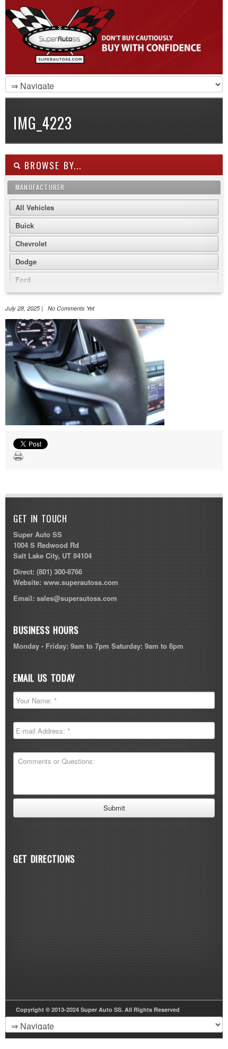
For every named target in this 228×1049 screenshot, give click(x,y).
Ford (23, 279)
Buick (24, 225)
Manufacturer (40, 187)
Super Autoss (111, 48)
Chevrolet (31, 243)
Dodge (26, 261)
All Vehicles (34, 207)
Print (18, 456)
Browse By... (51, 165)
